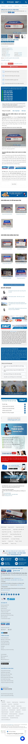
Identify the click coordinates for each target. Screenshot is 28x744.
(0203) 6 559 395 (6, 590)
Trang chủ (3, 6)
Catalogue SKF (21, 713)
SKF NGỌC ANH (10, 724)
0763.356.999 (8, 95)
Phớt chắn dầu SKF (12, 709)
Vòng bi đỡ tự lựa (22, 702)
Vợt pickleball (8, 654)
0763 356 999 (20, 580)
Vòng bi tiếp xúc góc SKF (6, 529)
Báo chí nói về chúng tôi (5, 610)
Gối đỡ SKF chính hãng (5, 672)
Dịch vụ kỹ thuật (4, 617)
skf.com (3, 658)
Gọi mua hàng (14, 66)
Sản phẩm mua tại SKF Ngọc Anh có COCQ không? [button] (12, 376)
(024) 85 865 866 (7, 493)
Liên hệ (2, 648)
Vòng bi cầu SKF (11, 527)
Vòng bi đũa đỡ (4, 704)
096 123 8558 (8, 494)
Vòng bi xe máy (13, 543)
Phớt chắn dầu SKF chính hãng (7, 677)
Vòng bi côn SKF (5, 534)
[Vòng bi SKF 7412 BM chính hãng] (7, 272)
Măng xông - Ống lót (15, 708)
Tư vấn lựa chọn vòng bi (5, 618)
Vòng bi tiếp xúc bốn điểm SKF (18, 529)
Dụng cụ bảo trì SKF (5, 709)
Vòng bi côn (8, 702)
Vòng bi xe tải (10, 541)
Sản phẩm (10, 6)
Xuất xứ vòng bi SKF (5, 713)
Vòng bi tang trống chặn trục (7, 536)
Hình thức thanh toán (5, 644)
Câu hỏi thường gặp (5, 641)
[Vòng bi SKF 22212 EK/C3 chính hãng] (7, 208)
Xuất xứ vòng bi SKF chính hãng (7, 695)
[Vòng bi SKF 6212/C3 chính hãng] (21, 272)
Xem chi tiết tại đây (16, 358)
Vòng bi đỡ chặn (15, 704)
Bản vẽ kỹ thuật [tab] (16, 110)
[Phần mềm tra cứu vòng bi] (5, 663)
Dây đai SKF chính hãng (5, 675)
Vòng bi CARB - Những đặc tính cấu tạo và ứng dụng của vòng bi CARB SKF (17, 309)
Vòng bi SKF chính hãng (5, 670)
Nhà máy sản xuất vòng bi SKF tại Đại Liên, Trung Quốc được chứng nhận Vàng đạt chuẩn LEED (17, 304)
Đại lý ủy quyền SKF (5, 605)
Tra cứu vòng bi (4, 715)
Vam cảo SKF (12, 711)
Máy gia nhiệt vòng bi (5, 711)
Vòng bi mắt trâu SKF (18, 536)
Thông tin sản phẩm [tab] (6, 110)
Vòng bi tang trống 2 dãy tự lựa (15, 534)
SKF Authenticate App (5, 717)
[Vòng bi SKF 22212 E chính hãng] (7, 223)
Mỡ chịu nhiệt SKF (23, 708)
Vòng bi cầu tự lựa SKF (20, 527)
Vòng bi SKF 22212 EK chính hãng (10, 9)
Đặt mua (11, 63)
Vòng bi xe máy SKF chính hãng (7, 682)
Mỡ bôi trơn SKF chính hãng (6, 674)
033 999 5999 (15, 494)
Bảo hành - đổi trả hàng (5, 639)
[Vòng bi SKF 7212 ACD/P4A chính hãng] (21, 258)
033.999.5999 (8, 93)
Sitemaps (3, 646)
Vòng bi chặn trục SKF (17, 531)
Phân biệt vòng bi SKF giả (13, 713)
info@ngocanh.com (14, 420)
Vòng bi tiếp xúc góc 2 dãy (6, 531)
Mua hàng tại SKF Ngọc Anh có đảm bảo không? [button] (12, 374)
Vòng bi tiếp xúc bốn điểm (5, 706)
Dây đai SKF (18, 709)
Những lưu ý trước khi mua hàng (7, 649)
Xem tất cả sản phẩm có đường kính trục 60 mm (14, 285)
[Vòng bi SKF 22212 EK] (14, 137)
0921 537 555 (20, 585)
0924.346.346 (8, 100)
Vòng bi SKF (16, 6)
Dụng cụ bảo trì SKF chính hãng (7, 680)
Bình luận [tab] (24, 110)
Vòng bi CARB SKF (5, 543)
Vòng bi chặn (10, 704)
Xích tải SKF (24, 709)
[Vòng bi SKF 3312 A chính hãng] (21, 243)
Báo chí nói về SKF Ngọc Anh (6, 719)
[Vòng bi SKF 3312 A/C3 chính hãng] (7, 258)
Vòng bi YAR (13, 706)
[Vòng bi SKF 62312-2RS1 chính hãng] (7, 243)
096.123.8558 (8, 91)
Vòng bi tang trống (15, 702)
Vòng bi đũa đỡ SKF (5, 538)
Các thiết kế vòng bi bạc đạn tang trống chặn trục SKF (17, 291)
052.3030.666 (8, 96)
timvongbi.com (5, 656)
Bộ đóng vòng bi (18, 711)
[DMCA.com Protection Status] (4, 632)
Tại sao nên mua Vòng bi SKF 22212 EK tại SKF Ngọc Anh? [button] (13, 366)
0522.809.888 (8, 98)
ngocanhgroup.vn (5, 659)
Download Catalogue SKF (6, 613)
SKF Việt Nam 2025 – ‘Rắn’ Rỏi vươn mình (16, 296)
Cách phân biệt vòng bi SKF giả (7, 693)
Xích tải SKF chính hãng (5, 679)
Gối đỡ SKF (9, 708)
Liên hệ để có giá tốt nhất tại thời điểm (11, 58)
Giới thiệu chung (4, 606)
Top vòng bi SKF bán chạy (14, 717)
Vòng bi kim (4, 541)
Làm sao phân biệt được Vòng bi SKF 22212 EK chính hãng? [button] (13, 370)
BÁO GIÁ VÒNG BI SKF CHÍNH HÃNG (15, 551)
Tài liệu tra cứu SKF (4, 611)
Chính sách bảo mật (5, 638)
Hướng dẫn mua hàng (5, 60)
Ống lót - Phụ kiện (18, 541)
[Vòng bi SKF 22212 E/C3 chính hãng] (21, 208)
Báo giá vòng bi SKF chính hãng (7, 615)
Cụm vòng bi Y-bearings (15, 538)
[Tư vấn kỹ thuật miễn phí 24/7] (14, 318)
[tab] (14, 366)
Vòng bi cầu (3, 702)
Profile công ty (4, 608)
